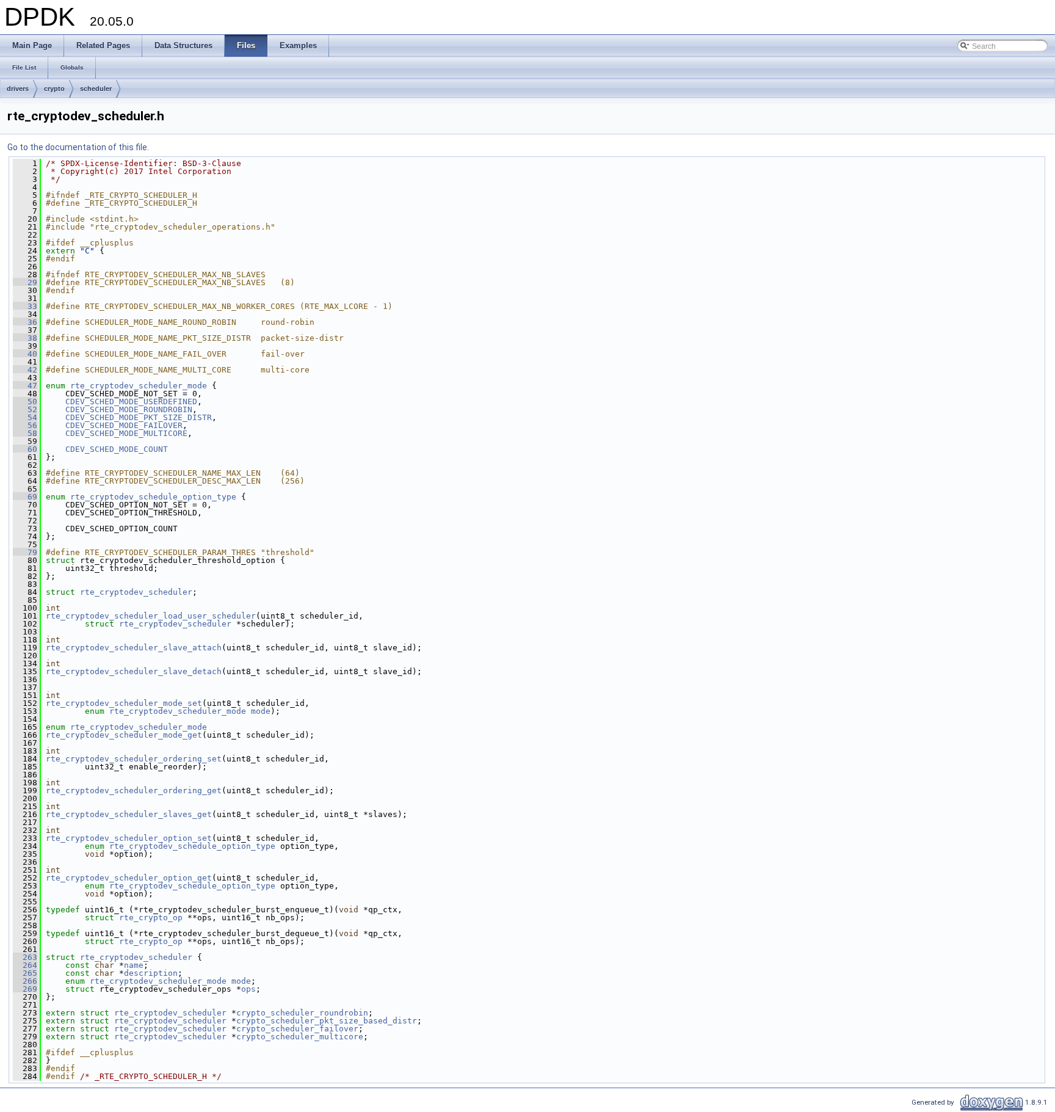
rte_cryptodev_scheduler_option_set (129, 838)
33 (25, 306)
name (133, 965)
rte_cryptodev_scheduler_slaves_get (129, 814)
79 (25, 552)
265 (25, 973)
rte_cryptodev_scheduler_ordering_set (134, 758)
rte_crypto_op (151, 917)
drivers (18, 88)
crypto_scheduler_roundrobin (302, 1012)
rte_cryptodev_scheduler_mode (138, 385)
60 (25, 449)
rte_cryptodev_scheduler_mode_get (124, 735)
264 (25, 965)
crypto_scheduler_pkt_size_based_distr (326, 1020)
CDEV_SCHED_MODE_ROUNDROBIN (128, 409)
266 (25, 981)
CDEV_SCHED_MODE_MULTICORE (126, 433)
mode (260, 711)
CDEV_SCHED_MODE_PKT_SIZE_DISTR (138, 417)
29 (25, 282)
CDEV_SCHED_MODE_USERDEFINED (131, 401)
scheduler (96, 88)
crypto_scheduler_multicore (299, 1036)
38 (25, 338)
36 (25, 322)
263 (25, 957)
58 (25, 433)
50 (25, 401)
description (151, 973)
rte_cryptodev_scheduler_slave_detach (134, 671)
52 (25, 409)
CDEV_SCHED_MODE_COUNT (116, 449)
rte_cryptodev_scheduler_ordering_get (134, 790)
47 (25, 385)
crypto (54, 88)
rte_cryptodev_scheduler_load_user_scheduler (151, 615)
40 (25, 353)
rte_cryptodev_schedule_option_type (153, 496)
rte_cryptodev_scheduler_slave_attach (134, 647)
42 (25, 369)
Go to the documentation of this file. (78, 147)
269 (25, 989)
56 (25, 425)
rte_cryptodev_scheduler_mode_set (124, 703)
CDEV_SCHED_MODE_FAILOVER (124, 425)
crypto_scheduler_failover (297, 1028)
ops (248, 989)
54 (25, 417)
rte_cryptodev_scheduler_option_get (129, 877)
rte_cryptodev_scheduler (136, 592)
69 (25, 496)
